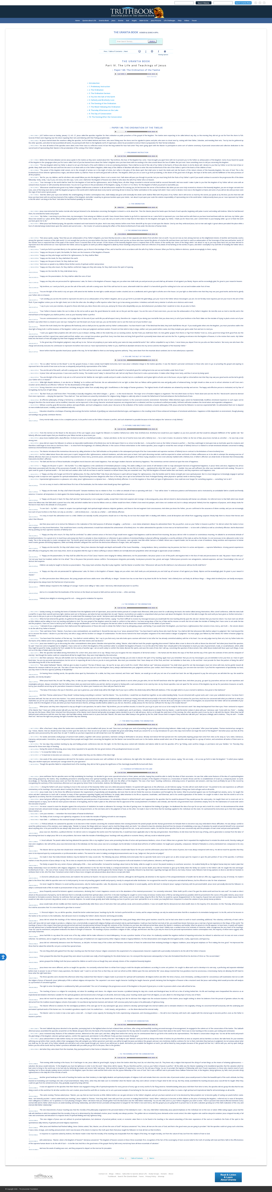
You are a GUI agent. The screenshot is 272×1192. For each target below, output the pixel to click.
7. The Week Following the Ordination (103, 107)
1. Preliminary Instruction (98, 86)
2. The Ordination (95, 90)
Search (127, 1176)
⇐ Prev (121, 1158)
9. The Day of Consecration (99, 113)
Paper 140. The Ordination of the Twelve (137, 70)
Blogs (111, 1174)
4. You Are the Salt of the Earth (101, 97)
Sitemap (161, 1176)
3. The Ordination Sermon (98, 93)
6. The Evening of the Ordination (101, 103)
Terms (141, 1176)
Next (126, 51)
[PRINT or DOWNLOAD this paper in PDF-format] (165, 51)
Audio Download (152, 76)
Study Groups (154, 1174)
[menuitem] (77, 20)
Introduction (93, 83)
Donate (164, 1174)
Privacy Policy (151, 1176)
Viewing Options (163, 55)
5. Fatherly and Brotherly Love (100, 100)
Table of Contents (115, 51)
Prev (105, 51)
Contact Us (103, 1174)
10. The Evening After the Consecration (104, 117)
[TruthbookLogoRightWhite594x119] (136, 11)
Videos (118, 1174)
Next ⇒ (151, 1158)
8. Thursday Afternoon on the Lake (102, 110)
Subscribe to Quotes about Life (134, 1174)
